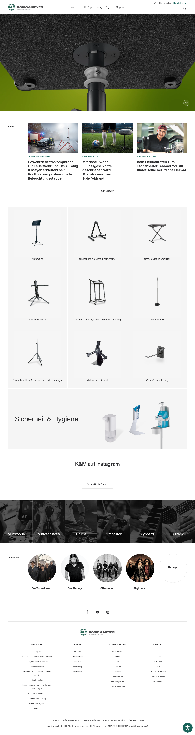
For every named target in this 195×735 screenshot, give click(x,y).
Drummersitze (144, 219)
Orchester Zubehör (26, 229)
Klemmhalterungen (146, 300)
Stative (80, 348)
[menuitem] (75, 7)
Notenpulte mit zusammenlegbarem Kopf (37, 219)
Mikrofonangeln (144, 289)
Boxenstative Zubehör (27, 352)
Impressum (55, 720)
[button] (188, 728)
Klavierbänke (143, 239)
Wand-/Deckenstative (147, 303)
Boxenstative (23, 342)
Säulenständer (24, 293)
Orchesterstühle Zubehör (149, 232)
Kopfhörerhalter (84, 288)
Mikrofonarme (143, 296)
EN (155, 3)
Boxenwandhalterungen (28, 355)
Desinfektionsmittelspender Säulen (52, 413)
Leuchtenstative (25, 359)
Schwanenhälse (144, 286)
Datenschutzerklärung (72, 720)
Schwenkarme (144, 279)
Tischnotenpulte (25, 236)
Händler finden (165, 3)
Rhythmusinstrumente (88, 234)
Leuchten (21, 239)
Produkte (87, 157)
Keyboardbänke (144, 236)
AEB (142, 720)
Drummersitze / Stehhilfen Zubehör (154, 225)
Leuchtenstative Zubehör (29, 362)
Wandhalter (82, 352)
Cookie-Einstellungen (92, 720)
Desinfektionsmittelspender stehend (52, 409)
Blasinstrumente (85, 231)
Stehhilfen (142, 222)
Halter (80, 355)
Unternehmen (35, 157)
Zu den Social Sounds (97, 484)
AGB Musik (133, 720)
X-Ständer (22, 286)
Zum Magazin (107, 190)
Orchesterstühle (145, 229)
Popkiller (141, 293)
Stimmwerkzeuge (85, 237)
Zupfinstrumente (85, 224)
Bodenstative (143, 276)
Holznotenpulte (24, 232)
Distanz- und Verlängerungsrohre (33, 348)
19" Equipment (84, 295)
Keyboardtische (24, 289)
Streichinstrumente (86, 227)
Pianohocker (143, 242)
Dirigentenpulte (24, 225)
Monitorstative (24, 345)
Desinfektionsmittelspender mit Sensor (54, 416)
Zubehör (21, 242)
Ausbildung (143, 157)
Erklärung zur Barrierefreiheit (114, 720)
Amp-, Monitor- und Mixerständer (93, 291)
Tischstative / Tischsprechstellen (153, 283)
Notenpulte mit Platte (27, 222)
